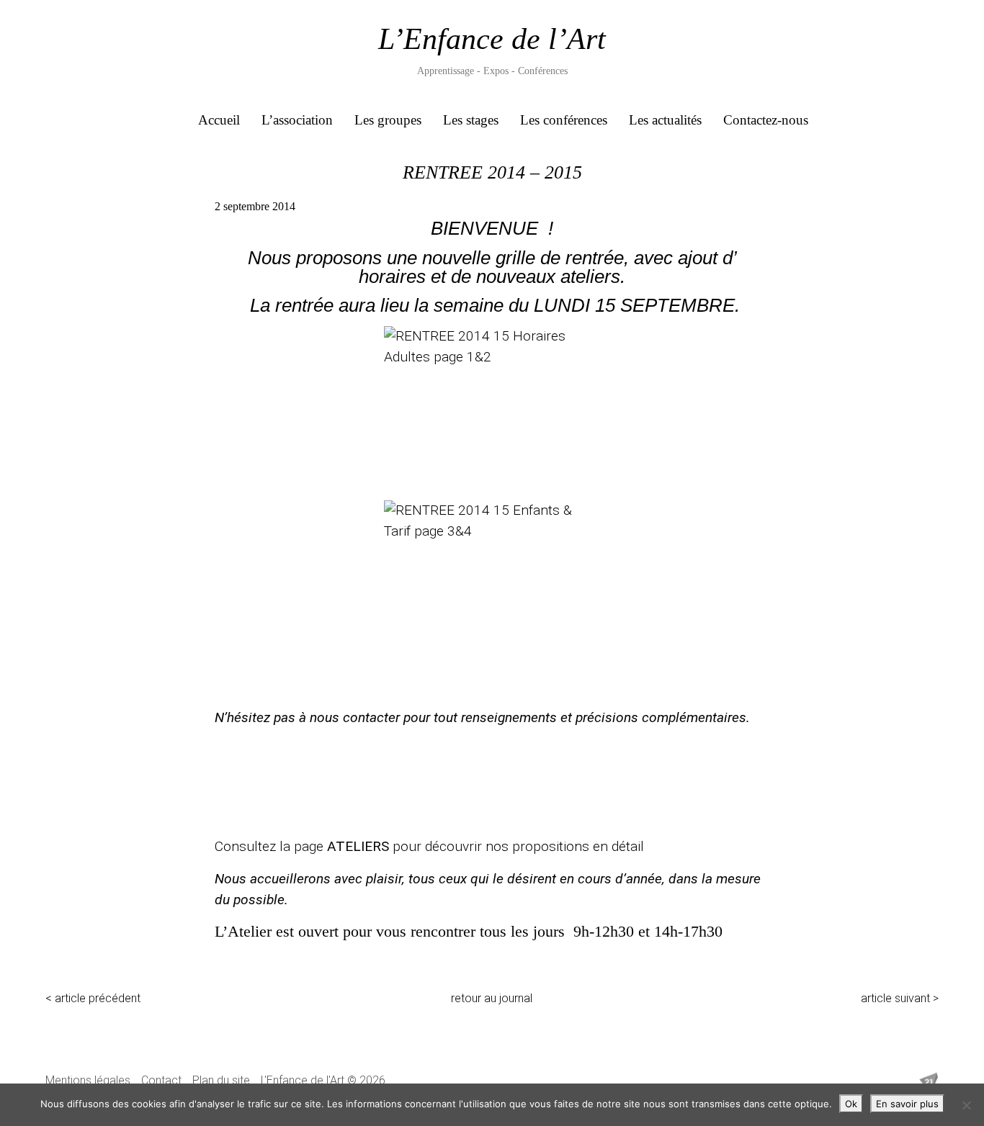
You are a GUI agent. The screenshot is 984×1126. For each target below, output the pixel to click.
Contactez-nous (765, 119)
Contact (161, 1080)
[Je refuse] (966, 1105)
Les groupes (387, 119)
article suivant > (900, 998)
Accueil (219, 119)
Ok (851, 1103)
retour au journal (491, 998)
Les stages (470, 119)
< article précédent (92, 998)
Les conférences (563, 119)
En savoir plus (907, 1103)
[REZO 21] (928, 1082)
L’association (297, 119)
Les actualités (665, 119)
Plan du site (221, 1080)
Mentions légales (87, 1080)
